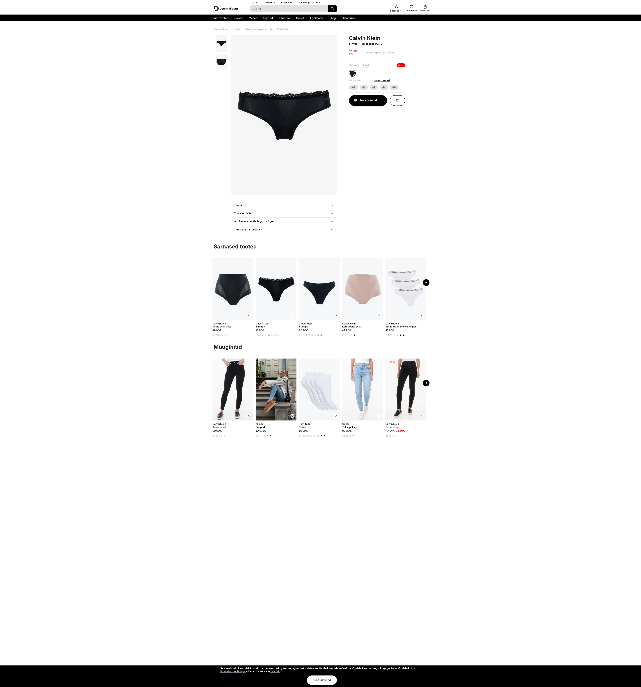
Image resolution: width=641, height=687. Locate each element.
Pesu (249, 29)
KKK (318, 3)
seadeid (275, 671)
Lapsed (268, 18)
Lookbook (316, 18)
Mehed (253, 18)
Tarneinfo (269, 3)
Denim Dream (222, 29)
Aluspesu (260, 29)
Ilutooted (284, 18)
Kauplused (286, 3)
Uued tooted (220, 18)
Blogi (333, 18)
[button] (284, 205)
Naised (238, 18)
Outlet (300, 18)
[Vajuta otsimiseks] (332, 8)
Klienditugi (304, 3)
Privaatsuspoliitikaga (233, 671)
